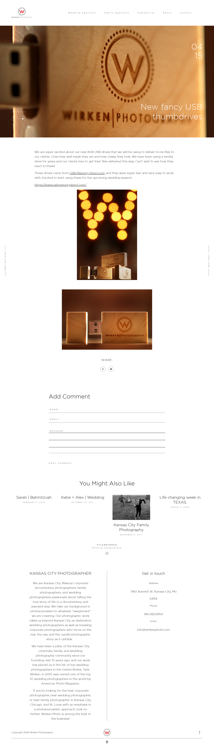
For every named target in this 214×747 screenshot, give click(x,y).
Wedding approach (82, 13)
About (167, 13)
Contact (186, 13)
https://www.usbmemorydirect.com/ (61, 184)
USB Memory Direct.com (87, 173)
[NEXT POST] (191, 260)
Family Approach (116, 13)
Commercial (146, 13)
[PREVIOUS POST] (22, 260)
